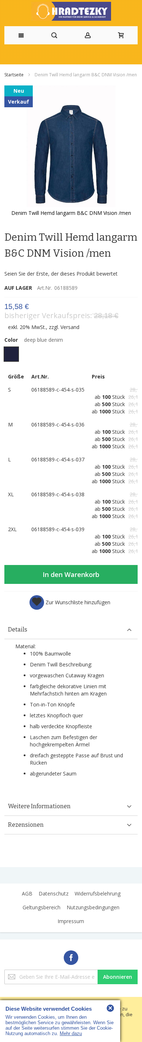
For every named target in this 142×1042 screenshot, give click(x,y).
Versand (69, 327)
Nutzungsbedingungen (93, 907)
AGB (27, 893)
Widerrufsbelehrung (98, 893)
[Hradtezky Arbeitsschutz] (71, 11)
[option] (11, 354)
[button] (69, 602)
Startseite (14, 75)
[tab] (71, 630)
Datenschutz (53, 893)
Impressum (71, 921)
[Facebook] (71, 956)
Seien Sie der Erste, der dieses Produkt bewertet (61, 273)
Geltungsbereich (41, 907)
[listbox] (71, 355)
